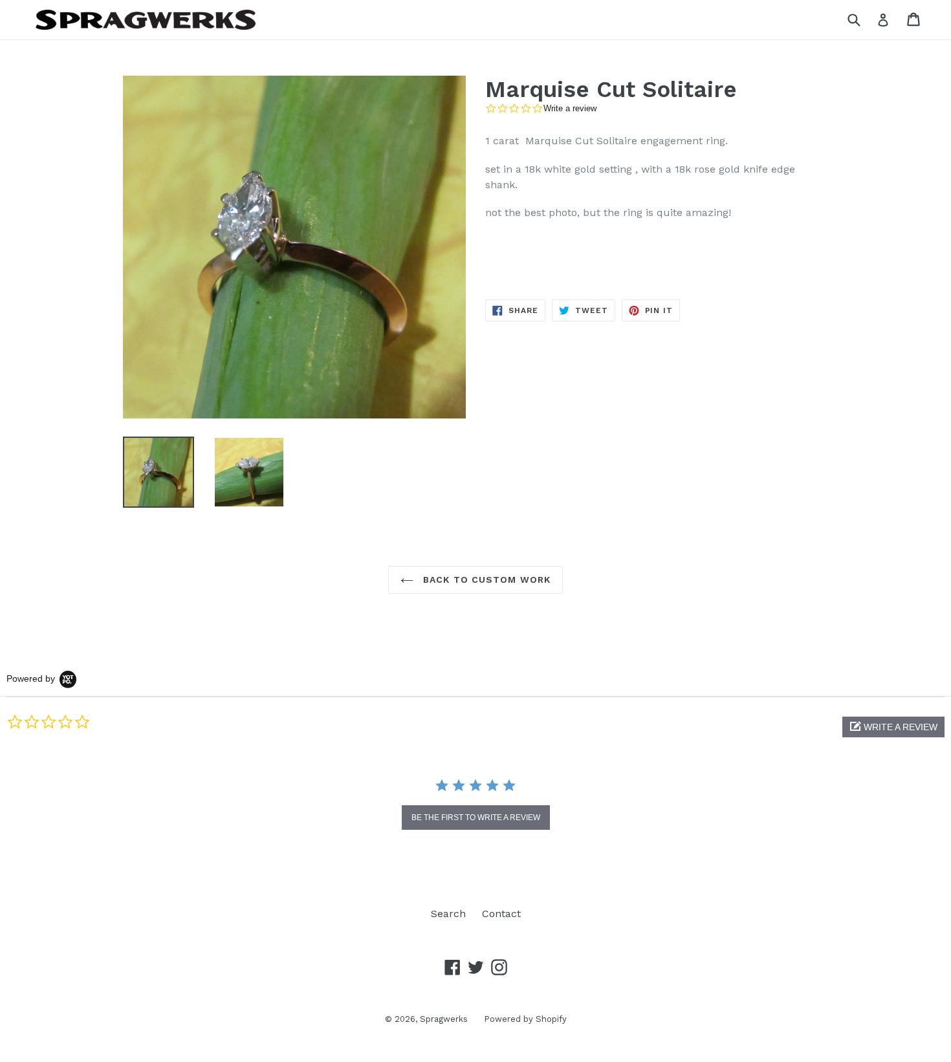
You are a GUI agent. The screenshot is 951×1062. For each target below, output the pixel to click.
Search (448, 913)
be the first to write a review (475, 817)
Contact (501, 913)
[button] (893, 727)
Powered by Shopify (525, 1019)
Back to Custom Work (485, 579)
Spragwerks (444, 1019)
